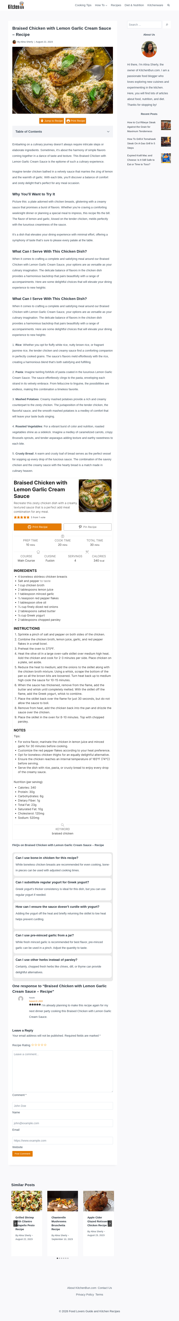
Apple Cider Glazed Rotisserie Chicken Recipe (98, 1221)
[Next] (110, 1223)
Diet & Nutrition (134, 5)
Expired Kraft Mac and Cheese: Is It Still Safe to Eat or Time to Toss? (141, 160)
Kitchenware (155, 5)
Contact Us (105, 1288)
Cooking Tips (83, 5)
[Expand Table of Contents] (108, 131)
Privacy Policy (85, 1294)
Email (16, 1129)
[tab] (57, 1258)
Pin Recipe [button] (90, 527)
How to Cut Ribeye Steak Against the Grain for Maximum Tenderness (141, 127)
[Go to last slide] (15, 1223)
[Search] (167, 24)
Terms (99, 1294)
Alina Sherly (26, 42)
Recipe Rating (21, 1045)
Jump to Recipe (53, 120)
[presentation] (26, 1201)
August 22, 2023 (36, 1001)
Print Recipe (77, 120)
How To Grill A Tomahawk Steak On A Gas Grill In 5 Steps (141, 143)
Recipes (116, 5)
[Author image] (14, 42)
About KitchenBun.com (81, 1288)
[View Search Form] (168, 5)
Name (16, 1112)
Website (17, 1147)
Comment (19, 1095)
